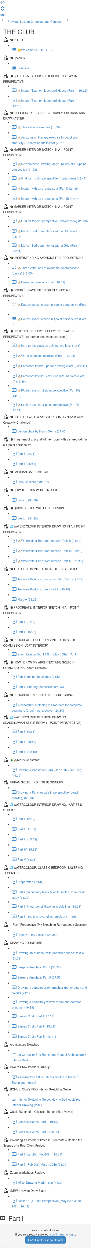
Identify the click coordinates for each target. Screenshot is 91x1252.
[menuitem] (2, 10)
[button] (2, 4)
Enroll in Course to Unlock (45, 1240)
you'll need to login (62, 1234)
